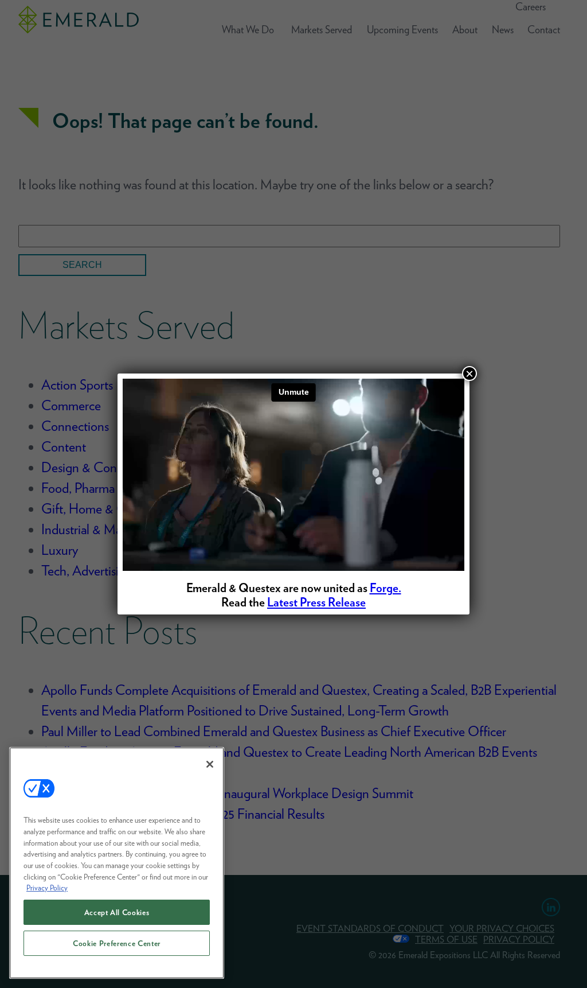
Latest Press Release (316, 602)
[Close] (209, 764)
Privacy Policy (47, 887)
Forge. (385, 588)
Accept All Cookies (117, 912)
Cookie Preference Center (117, 943)
